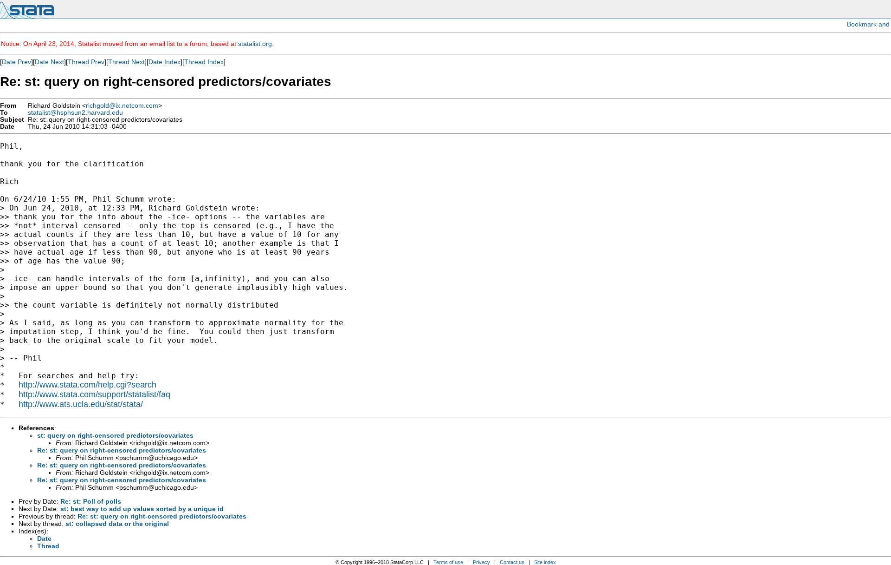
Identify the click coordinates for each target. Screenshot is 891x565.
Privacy (481, 562)
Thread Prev (86, 62)
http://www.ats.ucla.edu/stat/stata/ (81, 404)
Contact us (512, 562)
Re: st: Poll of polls (90, 501)
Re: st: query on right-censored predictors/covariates (121, 450)
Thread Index (204, 62)
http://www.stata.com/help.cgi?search (87, 384)
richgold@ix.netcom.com (122, 105)
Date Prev (16, 62)
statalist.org (255, 43)
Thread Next (126, 62)
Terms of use (448, 562)
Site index (545, 562)
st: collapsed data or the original (117, 523)
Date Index (164, 62)
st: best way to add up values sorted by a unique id (142, 508)
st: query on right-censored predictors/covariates (115, 435)
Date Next (49, 62)
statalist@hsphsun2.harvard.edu (75, 112)
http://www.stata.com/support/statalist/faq (94, 394)
